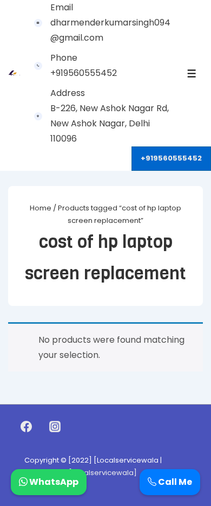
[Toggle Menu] (192, 73)
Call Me (174, 482)
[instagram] (55, 426)
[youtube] (78, 426)
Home (40, 208)
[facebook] (26, 426)
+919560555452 (171, 158)
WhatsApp (53, 482)
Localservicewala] (104, 472)
